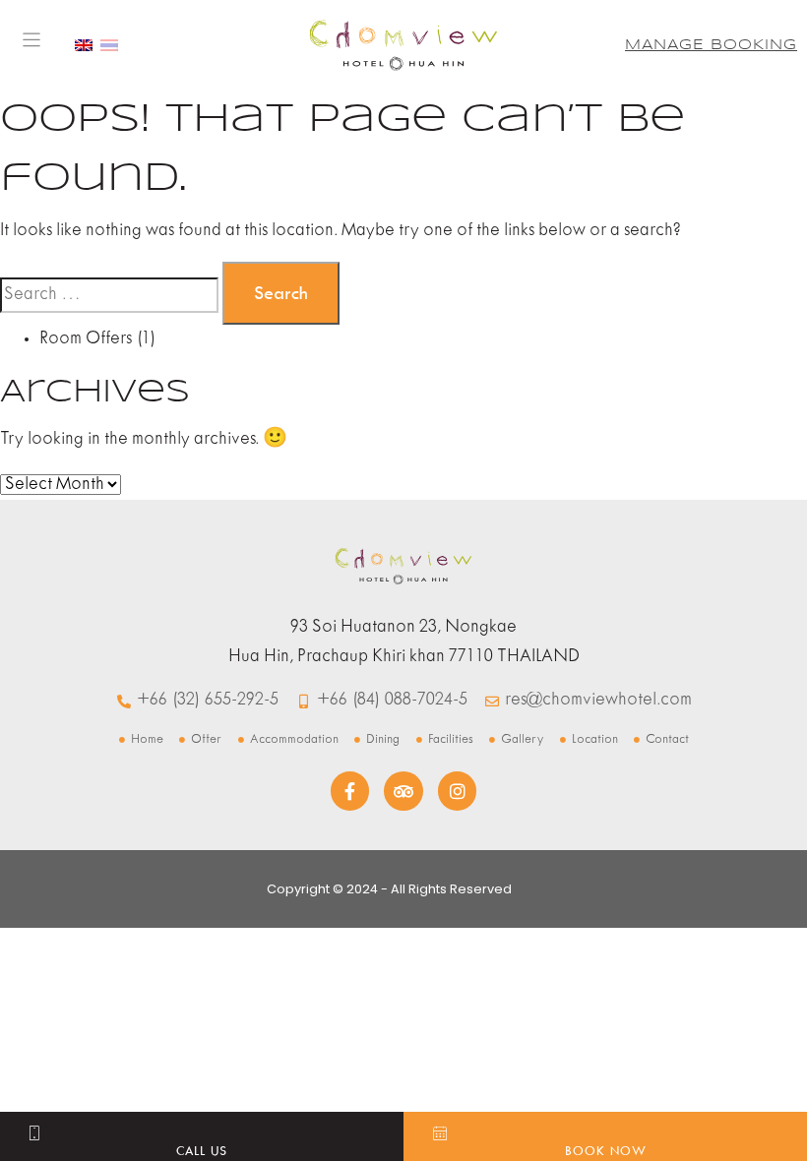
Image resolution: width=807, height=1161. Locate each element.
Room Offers (85, 339)
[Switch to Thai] (109, 45)
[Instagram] (457, 791)
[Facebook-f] (350, 791)
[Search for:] (109, 295)
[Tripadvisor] (403, 791)
